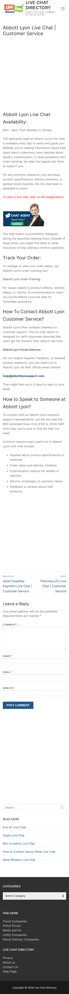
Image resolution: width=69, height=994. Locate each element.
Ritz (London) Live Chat (19, 843)
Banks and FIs (12, 930)
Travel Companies (15, 921)
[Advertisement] (34, 74)
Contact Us (10, 967)
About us (9, 962)
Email (8, 672)
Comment (10, 624)
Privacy (8, 958)
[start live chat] (23, 225)
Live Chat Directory (38, 5)
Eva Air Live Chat (14, 827)
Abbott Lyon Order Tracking (21, 279)
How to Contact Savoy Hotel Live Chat (29, 851)
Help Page (10, 971)
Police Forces (12, 925)
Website (8, 688)
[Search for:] (34, 807)
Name (7, 656)
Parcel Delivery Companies (21, 939)
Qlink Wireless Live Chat (19, 860)
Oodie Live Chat (13, 835)
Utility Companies (15, 935)
